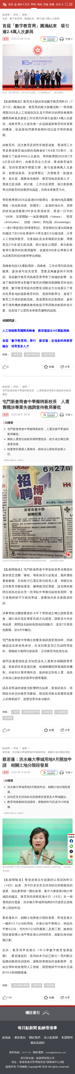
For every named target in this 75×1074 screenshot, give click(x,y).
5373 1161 (26, 1053)
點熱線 (6, 1037)
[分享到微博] (71, 856)
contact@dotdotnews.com (56, 1053)
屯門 (16, 712)
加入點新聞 (51, 1037)
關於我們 (34, 1037)
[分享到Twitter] (71, 851)
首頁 (10, 4)
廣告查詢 (19, 1037)
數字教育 (49, 354)
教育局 (17, 354)
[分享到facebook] (71, 841)
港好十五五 (23, 4)
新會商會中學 (31, 712)
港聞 (5, 38)
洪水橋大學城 (21, 985)
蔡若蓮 (50, 985)
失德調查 (62, 712)
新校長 (47, 712)
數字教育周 (33, 354)
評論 (45, 4)
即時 (33, 4)
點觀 (52, 4)
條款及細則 (37, 1042)
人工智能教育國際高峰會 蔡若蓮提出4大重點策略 (35, 330)
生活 (58, 4)
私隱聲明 (67, 1037)
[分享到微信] (71, 846)
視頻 (39, 4)
